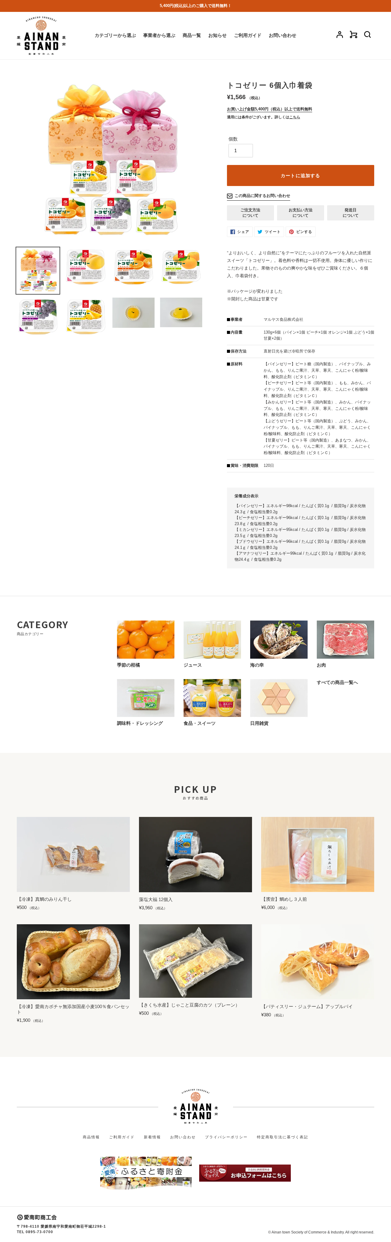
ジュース (193, 665)
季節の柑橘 (128, 665)
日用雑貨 (259, 723)
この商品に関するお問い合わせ (262, 195)
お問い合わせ (183, 1137)
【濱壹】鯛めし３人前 (284, 899)
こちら (294, 117)
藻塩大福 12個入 (156, 899)
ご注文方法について (250, 213)
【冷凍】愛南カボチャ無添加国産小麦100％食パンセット (73, 1009)
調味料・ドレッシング (140, 723)
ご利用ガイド (122, 1137)
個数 (233, 138)
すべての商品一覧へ (337, 682)
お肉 (321, 665)
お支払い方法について (300, 213)
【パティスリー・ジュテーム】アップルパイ (307, 1006)
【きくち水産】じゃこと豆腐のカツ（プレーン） (189, 1005)
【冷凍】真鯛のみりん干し (44, 899)
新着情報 (152, 1137)
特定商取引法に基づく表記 (282, 1137)
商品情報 (91, 1137)
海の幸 (257, 665)
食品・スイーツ (200, 723)
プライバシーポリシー (226, 1137)
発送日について (351, 213)
